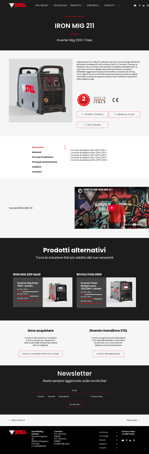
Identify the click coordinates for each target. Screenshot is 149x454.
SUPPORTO (92, 5)
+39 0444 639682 (60, 440)
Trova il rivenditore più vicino (40, 353)
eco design (94, 125)
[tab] (108, 432)
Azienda (51, 396)
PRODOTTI (76, 5)
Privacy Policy (97, 396)
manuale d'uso (125, 114)
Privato (41, 396)
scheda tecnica (94, 114)
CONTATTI (109, 5)
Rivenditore (64, 396)
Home (68, 16)
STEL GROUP (41, 5)
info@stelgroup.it (62, 443)
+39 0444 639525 (60, 435)
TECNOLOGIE (60, 5)
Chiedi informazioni (108, 353)
